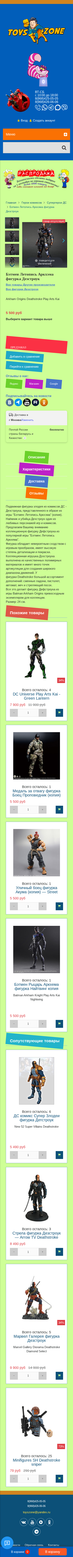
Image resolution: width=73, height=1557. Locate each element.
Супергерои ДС (57, 202)
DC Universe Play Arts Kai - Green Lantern (36, 696)
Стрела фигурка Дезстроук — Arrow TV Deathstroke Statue (36, 1237)
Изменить (27, 419)
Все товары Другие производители (30, 284)
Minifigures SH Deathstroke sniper (36, 1462)
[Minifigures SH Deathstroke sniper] (36, 1422)
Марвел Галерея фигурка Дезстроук (37, 1338)
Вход (24, 120)
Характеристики (36, 469)
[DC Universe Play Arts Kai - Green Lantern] (36, 656)
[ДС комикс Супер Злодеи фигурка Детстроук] (36, 1081)
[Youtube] (27, 405)
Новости (15, 1545)
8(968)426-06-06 (46, 102)
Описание (36, 457)
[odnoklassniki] (49, 1522)
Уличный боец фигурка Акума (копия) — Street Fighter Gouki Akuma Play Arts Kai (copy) (36, 894)
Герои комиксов (32, 202)
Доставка (36, 481)
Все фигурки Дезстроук (22, 289)
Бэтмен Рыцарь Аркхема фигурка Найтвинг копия (36, 986)
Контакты (53, 1545)
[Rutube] (35, 405)
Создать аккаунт (44, 120)
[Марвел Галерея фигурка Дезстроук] (36, 1298)
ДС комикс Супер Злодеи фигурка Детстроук (37, 1118)
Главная (11, 202)
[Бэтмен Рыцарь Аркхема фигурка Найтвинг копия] (36, 949)
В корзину (52, 1551)
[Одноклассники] (44, 405)
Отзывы (36, 493)
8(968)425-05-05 (46, 98)
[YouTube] (32, 1522)
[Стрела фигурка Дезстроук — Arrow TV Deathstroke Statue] (36, 1198)
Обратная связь (34, 1545)
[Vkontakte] (24, 1522)
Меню (10, 134)
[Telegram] (18, 405)
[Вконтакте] (10, 405)
